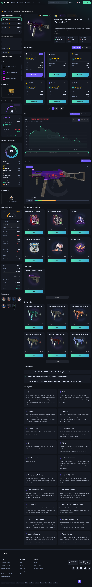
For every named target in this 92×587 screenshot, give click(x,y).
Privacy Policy (37, 565)
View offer (34, 74)
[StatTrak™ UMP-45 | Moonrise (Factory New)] (11, 19)
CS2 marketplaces (5, 565)
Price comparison (5, 562)
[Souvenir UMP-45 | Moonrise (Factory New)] (11, 40)
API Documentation (24, 573)
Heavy (41, 582)
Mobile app (22, 571)
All (87, 119)
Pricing (21, 565)
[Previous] (49, 108)
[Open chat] (79, 581)
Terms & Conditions (38, 568)
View (34, 232)
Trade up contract (5, 568)
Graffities (32, 582)
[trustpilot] (89, 568)
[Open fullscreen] (88, 166)
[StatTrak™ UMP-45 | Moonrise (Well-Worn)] (11, 32)
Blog (21, 562)
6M (82, 119)
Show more (57, 33)
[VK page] (81, 568)
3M (79, 119)
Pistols (50, 582)
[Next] (64, 108)
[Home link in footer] (46, 553)
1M (76, 119)
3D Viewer (38, 167)
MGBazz (18, 288)
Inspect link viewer (5, 576)
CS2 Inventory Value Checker (8, 573)
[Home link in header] (5, 3)
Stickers (55, 582)
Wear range (29, 167)
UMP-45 (18, 268)
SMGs (18, 265)
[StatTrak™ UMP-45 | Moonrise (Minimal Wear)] (11, 23)
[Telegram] (77, 568)
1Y (84, 119)
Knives (17, 582)
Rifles (22, 582)
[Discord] (85, 568)
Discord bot (22, 568)
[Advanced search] (66, 2)
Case (8, 582)
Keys (46, 582)
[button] (4, 8)
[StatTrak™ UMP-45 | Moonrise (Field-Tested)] (11, 28)
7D (73, 119)
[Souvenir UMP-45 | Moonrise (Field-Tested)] (11, 48)
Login (88, 2)
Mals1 (18, 285)
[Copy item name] (89, 19)
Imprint (35, 562)
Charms (12, 582)
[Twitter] (73, 568)
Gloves (37, 582)
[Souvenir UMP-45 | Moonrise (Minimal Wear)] (11, 44)
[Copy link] (64, 54)
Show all (57, 297)
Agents (3, 582)
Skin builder (86, 161)
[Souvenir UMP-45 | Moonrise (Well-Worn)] (11, 52)
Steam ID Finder (5, 571)
